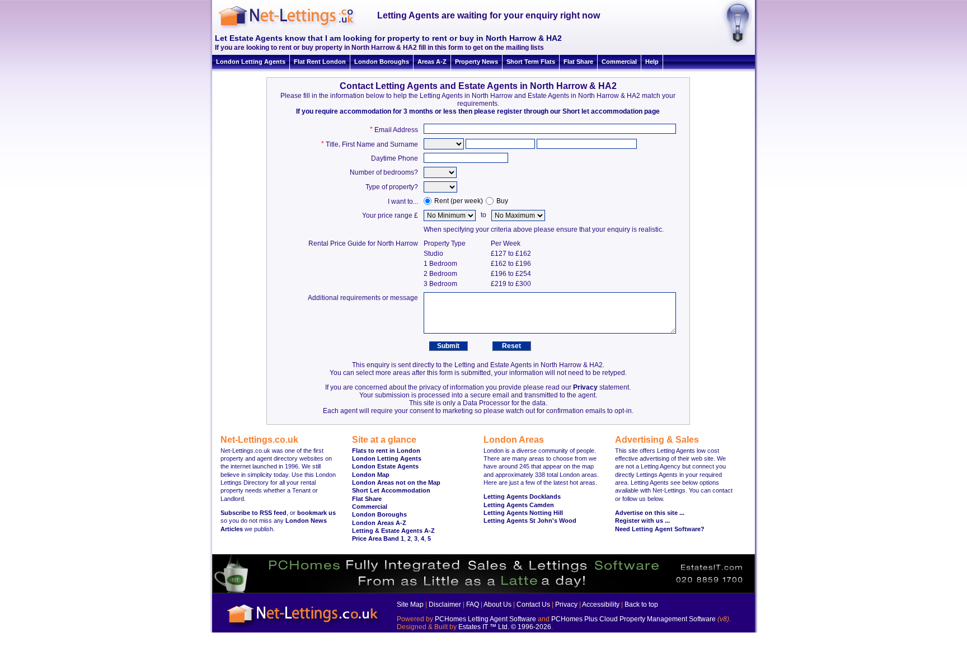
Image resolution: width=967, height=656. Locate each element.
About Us (497, 604)
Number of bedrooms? (384, 172)
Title (332, 144)
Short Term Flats (530, 61)
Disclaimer (445, 604)
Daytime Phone (394, 158)
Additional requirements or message (363, 298)
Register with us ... (642, 520)
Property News (476, 61)
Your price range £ (390, 215)
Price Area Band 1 (378, 538)
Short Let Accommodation (391, 490)
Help (652, 61)
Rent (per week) (458, 201)
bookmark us (316, 512)
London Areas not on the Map (396, 482)
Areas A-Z (432, 61)
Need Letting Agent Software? (660, 529)
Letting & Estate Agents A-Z (393, 530)
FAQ (472, 604)
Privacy (585, 387)
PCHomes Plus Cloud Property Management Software (633, 619)
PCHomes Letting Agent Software (485, 619)
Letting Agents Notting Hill (523, 512)
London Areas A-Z (379, 522)
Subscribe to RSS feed (253, 512)
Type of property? (391, 187)
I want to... (403, 201)
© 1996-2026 (531, 627)
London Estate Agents (385, 466)
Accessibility (600, 604)
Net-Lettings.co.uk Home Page (304, 628)
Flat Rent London (320, 61)
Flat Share (578, 61)
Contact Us (533, 604)
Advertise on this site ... (649, 512)
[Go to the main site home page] (296, 28)
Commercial (619, 61)
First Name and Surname (380, 144)
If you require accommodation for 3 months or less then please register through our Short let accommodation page (478, 111)
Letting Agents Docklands (522, 496)
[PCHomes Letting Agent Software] (483, 591)
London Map (370, 474)
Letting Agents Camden (519, 505)
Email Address (396, 130)
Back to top (641, 604)
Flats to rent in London (386, 450)
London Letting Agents (250, 61)
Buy (502, 201)
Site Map (410, 604)
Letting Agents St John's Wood (530, 520)
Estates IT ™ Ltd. (483, 627)
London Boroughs (381, 61)
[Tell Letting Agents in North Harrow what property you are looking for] (734, 44)
